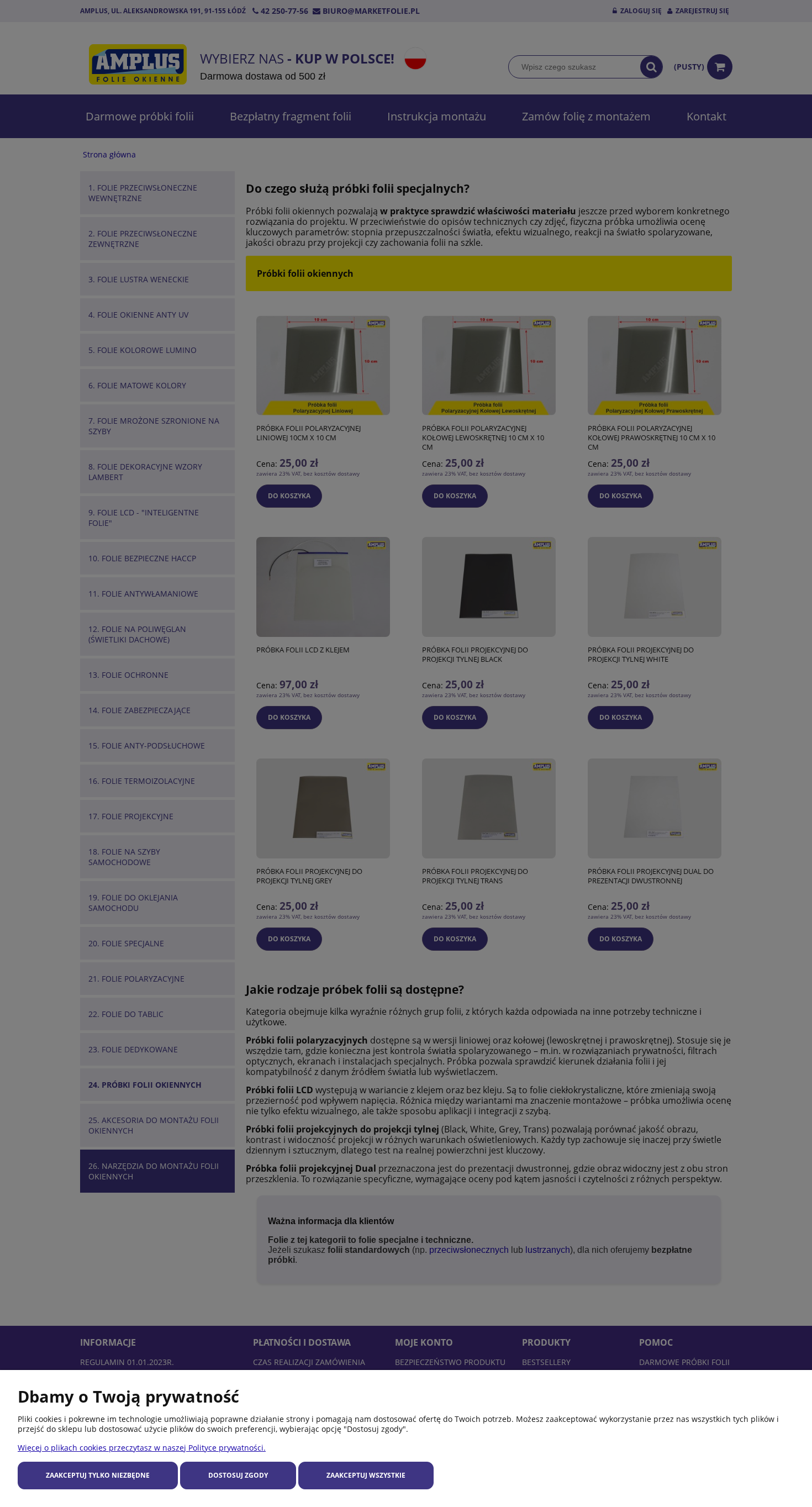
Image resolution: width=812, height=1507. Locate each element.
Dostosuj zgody (238, 1475)
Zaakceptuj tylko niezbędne (98, 1475)
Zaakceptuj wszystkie (365, 1475)
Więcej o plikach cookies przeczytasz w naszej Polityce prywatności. (142, 1447)
